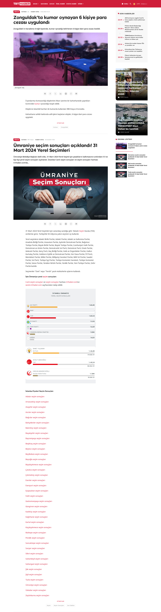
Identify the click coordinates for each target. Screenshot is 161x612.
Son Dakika (70, 605)
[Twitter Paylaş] (55, 94)
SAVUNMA (44, 4)
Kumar (55, 127)
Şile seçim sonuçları (34, 569)
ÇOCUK (51, 4)
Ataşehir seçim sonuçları (36, 407)
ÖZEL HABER (60, 4)
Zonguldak (64, 127)
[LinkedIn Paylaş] (61, 94)
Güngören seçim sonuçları (36, 506)
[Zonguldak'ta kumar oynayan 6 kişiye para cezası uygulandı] (121, 146)
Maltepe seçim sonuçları (36, 532)
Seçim (81, 231)
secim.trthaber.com (34, 285)
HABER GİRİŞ (35, 11)
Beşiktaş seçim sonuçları (36, 443)
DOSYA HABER (71, 4)
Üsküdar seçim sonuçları (36, 590)
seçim (45, 277)
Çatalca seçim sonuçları (35, 470)
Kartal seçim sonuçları (35, 522)
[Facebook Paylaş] (50, 94)
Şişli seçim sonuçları (34, 574)
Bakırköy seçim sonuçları (36, 428)
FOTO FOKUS (124, 97)
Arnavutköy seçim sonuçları (37, 402)
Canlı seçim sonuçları (34, 282)
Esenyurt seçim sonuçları (36, 485)
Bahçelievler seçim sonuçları (37, 422)
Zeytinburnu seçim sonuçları (37, 595)
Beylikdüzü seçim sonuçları (37, 454)
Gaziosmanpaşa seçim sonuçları (39, 501)
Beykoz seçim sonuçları (35, 449)
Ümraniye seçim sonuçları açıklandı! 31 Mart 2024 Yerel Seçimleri (137, 157)
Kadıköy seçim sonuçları (36, 511)
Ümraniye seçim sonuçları (36, 585)
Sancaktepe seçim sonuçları (37, 543)
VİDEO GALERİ (124, 132)
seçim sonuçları (52, 282)
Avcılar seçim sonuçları (35, 412)
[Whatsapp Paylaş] (71, 94)
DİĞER (80, 4)
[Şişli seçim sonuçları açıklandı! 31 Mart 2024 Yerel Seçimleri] (121, 165)
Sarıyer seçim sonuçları (35, 548)
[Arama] (131, 4)
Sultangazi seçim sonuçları (37, 564)
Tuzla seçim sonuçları (34, 580)
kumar (37, 104)
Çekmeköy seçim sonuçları (37, 475)
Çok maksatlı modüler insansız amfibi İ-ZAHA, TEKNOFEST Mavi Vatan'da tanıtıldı (131, 124)
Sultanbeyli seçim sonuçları (37, 559)
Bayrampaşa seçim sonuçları (37, 438)
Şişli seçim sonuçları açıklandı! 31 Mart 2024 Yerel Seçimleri (137, 165)
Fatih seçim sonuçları (34, 496)
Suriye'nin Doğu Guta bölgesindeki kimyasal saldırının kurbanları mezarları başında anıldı (130, 88)
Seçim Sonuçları (59, 605)
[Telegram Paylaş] (66, 94)
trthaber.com (71, 282)
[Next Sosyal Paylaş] (45, 94)
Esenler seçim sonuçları (35, 480)
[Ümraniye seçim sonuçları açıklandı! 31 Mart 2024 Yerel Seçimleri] (121, 157)
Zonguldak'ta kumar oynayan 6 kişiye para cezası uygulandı (137, 146)
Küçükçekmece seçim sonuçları (38, 527)
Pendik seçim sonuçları (35, 538)
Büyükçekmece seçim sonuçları (39, 464)
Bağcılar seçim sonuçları (36, 417)
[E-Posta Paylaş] (76, 94)
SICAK (35, 4)
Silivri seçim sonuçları (34, 553)
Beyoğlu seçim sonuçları (36, 459)
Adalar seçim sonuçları (35, 396)
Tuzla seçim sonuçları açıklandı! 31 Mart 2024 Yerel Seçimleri (137, 174)
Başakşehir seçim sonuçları (37, 433)
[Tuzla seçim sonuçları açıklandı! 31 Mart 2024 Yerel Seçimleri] (121, 174)
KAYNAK (24, 11)
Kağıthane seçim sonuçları (37, 517)
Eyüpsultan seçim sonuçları (37, 491)
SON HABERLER (127, 14)
